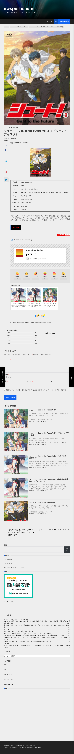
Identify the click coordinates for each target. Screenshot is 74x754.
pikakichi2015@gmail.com (38, 259)
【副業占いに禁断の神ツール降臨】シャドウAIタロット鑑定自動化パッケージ (27, 641)
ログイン (6, 669)
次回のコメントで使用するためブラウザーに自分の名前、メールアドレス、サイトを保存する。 (37, 390)
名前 (6, 381)
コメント (7, 359)
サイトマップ (8, 629)
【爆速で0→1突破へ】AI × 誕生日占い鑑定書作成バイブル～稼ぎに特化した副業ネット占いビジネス (34, 635)
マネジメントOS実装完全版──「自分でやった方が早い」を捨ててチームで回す (28, 633)
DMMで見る (15, 227)
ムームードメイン (9, 601)
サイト (53, 381)
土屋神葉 (65, 192)
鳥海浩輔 (52, 192)
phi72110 (6, 138)
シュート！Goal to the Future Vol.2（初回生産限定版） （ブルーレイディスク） (48, 480)
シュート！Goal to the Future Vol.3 (42, 502)
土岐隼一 (58, 192)
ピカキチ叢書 (8, 559)
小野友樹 (30, 192)
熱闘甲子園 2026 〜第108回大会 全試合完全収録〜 (19, 631)
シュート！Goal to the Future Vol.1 (42, 410)
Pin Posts (6, 643)
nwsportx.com (18, 8)
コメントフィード (9, 679)
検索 (5, 545)
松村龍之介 (44, 192)
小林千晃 (23, 192)
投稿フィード (8, 674)
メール (30, 381)
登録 (5, 664)
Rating (6, 375)
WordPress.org (8, 684)
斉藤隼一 (37, 192)
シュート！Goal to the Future (29, 189)
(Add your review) (50, 333)
